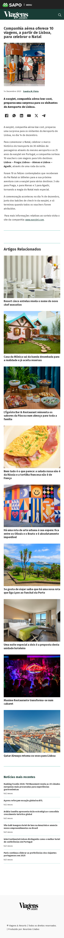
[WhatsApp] (14, 116)
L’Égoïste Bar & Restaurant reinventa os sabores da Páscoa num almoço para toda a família (30, 416)
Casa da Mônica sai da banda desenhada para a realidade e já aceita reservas (31, 358)
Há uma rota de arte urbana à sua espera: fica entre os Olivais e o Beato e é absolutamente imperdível (31, 534)
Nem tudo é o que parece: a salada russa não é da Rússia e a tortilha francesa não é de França (32, 475)
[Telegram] (44, 116)
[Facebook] (7, 116)
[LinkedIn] (22, 116)
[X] (36, 116)
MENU (29, 5)
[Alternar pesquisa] (59, 15)
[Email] (29, 116)
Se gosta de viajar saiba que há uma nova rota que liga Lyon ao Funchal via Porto (32, 591)
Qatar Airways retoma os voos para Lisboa (30, 755)
